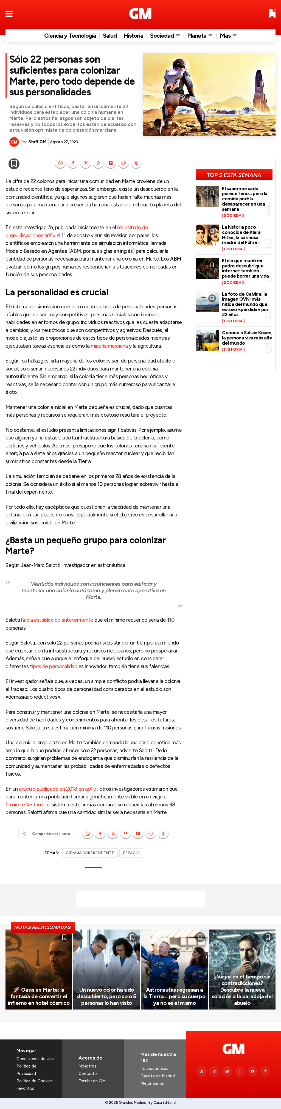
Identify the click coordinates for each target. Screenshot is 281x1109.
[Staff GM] (14, 142)
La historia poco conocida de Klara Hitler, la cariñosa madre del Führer (241, 234)
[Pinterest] (98, 163)
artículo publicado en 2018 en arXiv (57, 789)
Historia (233, 249)
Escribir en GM (92, 1080)
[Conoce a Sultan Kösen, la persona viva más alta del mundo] (207, 340)
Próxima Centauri (24, 804)
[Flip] (110, 163)
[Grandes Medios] (140, 13)
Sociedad (234, 216)
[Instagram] (227, 1071)
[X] (85, 163)
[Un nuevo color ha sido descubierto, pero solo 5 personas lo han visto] (106, 970)
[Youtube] (252, 1071)
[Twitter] (202, 1071)
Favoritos (25, 1088)
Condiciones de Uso (35, 1058)
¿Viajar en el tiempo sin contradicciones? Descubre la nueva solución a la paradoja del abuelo (242, 989)
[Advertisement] (140, 899)
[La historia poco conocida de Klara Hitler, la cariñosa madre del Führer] (207, 235)
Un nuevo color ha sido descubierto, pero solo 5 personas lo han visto (106, 996)
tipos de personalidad (53, 666)
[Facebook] (73, 163)
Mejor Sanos (152, 1083)
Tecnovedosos (154, 1068)
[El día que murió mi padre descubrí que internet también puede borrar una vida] (207, 268)
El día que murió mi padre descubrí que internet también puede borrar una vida (245, 268)
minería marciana (109, 346)
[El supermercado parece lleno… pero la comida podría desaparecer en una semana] (207, 196)
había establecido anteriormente (57, 620)
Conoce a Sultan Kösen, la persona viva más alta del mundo (247, 337)
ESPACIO (131, 853)
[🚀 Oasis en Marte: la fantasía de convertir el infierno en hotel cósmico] (38, 970)
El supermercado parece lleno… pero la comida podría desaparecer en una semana (245, 199)
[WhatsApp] (60, 163)
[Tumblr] (136, 163)
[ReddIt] (123, 163)
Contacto (87, 1073)
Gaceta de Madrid (157, 1076)
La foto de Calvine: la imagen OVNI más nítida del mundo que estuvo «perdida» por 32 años (245, 304)
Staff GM (37, 141)
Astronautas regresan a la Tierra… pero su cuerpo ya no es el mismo (175, 996)
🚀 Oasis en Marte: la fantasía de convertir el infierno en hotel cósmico (39, 996)
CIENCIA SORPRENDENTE (90, 853)
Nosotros (87, 1066)
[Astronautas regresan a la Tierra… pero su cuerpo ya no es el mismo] (174, 970)
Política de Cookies (34, 1080)
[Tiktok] (214, 1071)
